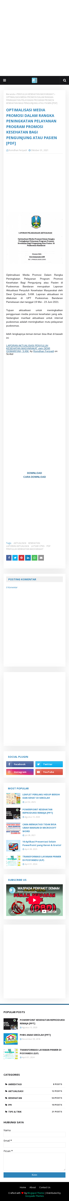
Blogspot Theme (35, 1193)
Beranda (10, 94)
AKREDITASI (31, 1084)
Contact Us (44, 1187)
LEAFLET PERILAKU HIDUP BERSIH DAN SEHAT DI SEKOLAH (41, 796)
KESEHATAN (34, 543)
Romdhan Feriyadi (18, 150)
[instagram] (20, 772)
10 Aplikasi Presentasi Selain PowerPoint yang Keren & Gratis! (41, 843)
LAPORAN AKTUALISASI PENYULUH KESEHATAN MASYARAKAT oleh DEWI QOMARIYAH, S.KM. (28, 348)
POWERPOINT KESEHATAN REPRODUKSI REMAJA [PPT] (37, 811)
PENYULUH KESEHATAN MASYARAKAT (35, 94)
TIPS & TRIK (31, 1111)
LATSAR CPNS (37, 546)
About (33, 1187)
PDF (48, 546)
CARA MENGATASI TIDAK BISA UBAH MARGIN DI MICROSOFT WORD (39, 828)
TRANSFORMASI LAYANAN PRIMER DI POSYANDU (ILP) (41, 858)
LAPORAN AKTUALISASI (17, 546)
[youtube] (49, 772)
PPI (31, 1104)
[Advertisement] (34, 38)
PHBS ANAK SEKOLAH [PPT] (35, 1034)
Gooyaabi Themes (34, 1195)
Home (23, 1187)
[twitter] (49, 764)
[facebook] (20, 764)
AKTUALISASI (20, 543)
